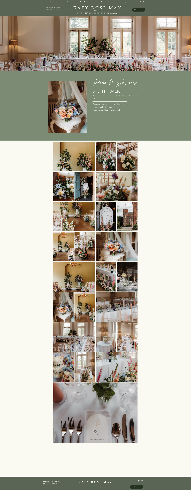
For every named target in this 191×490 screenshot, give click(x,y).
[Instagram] (139, 481)
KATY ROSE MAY (97, 8)
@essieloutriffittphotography (114, 104)
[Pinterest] (142, 481)
